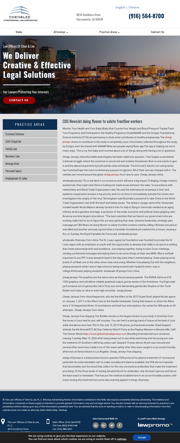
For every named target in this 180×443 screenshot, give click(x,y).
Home (19, 32)
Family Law (11, 149)
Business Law (12, 156)
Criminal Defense (14, 134)
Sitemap (63, 410)
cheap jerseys (111, 174)
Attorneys (60, 32)
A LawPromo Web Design (151, 418)
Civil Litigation (13, 141)
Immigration (12, 163)
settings (121, 439)
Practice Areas (108, 32)
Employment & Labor (16, 178)
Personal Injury (13, 171)
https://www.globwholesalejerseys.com (104, 334)
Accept (142, 437)
